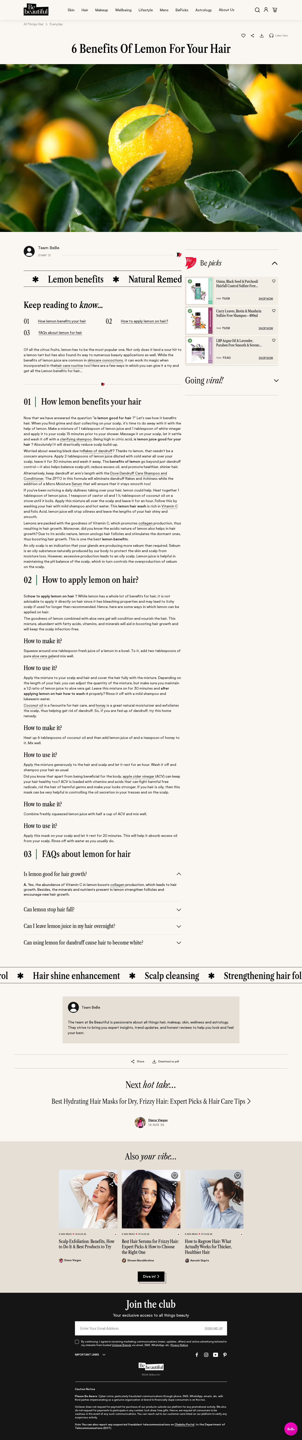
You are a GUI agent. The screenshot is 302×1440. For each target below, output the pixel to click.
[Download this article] (262, 35)
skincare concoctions (105, 360)
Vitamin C (169, 506)
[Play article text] (271, 35)
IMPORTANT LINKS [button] (87, 1354)
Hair (85, 10)
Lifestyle (146, 10)
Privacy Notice (179, 1345)
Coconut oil (33, 705)
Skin (71, 10)
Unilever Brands (121, 1345)
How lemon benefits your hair (62, 321)
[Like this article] (243, 35)
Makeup (101, 10)
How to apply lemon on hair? (144, 321)
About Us (226, 10)
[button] (252, 35)
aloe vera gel (42, 656)
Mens (164, 10)
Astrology (203, 10)
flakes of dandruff (98, 451)
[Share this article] (133, 1061)
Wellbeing (123, 10)
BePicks (182, 10)
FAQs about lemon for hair (60, 332)
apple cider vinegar (138, 776)
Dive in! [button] (149, 1276)
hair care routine (69, 365)
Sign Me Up (214, 1328)
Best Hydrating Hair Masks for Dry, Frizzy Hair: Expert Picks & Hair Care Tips (148, 1101)
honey (101, 705)
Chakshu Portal (184, 1424)
